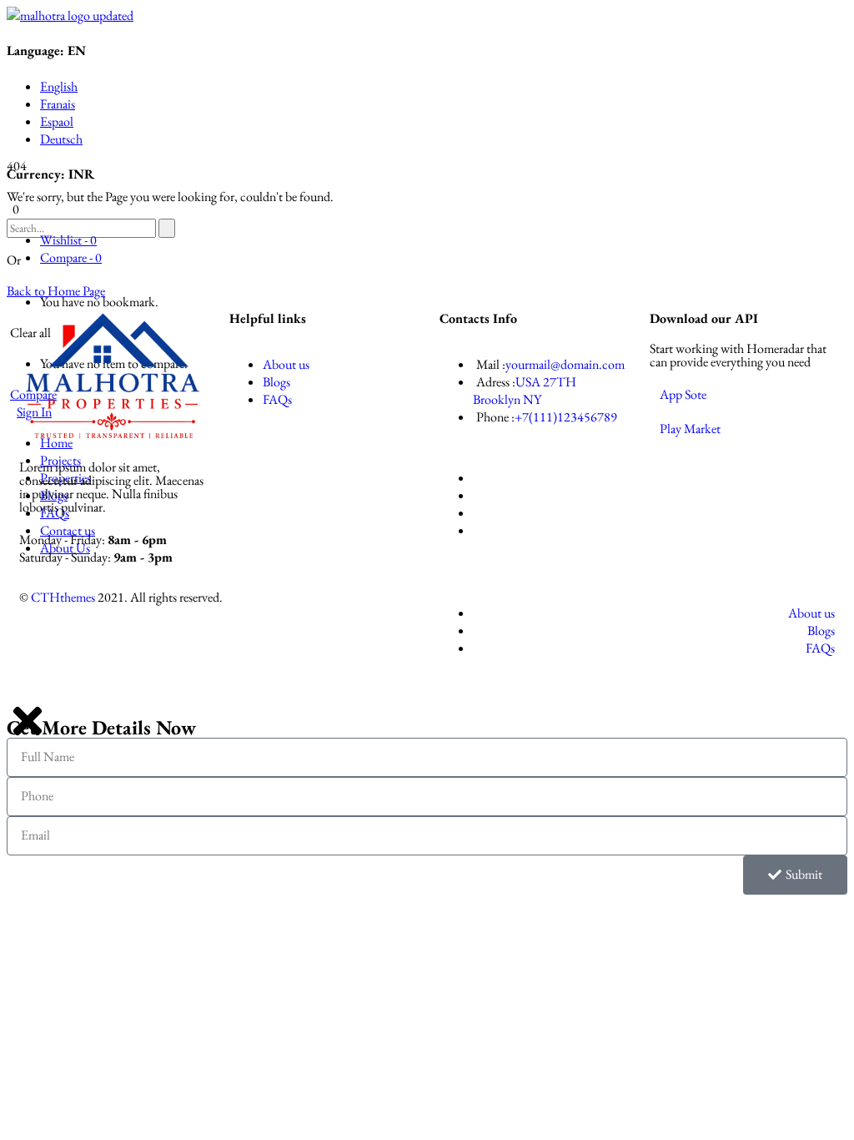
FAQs (277, 399)
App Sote (683, 394)
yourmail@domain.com (565, 364)
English (59, 86)
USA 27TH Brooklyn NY (524, 390)
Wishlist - (68, 240)
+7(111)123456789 (566, 417)
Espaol (56, 121)
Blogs (276, 382)
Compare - (71, 257)
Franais (57, 104)
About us (286, 364)
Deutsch (61, 139)
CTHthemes (63, 597)
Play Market (690, 428)
